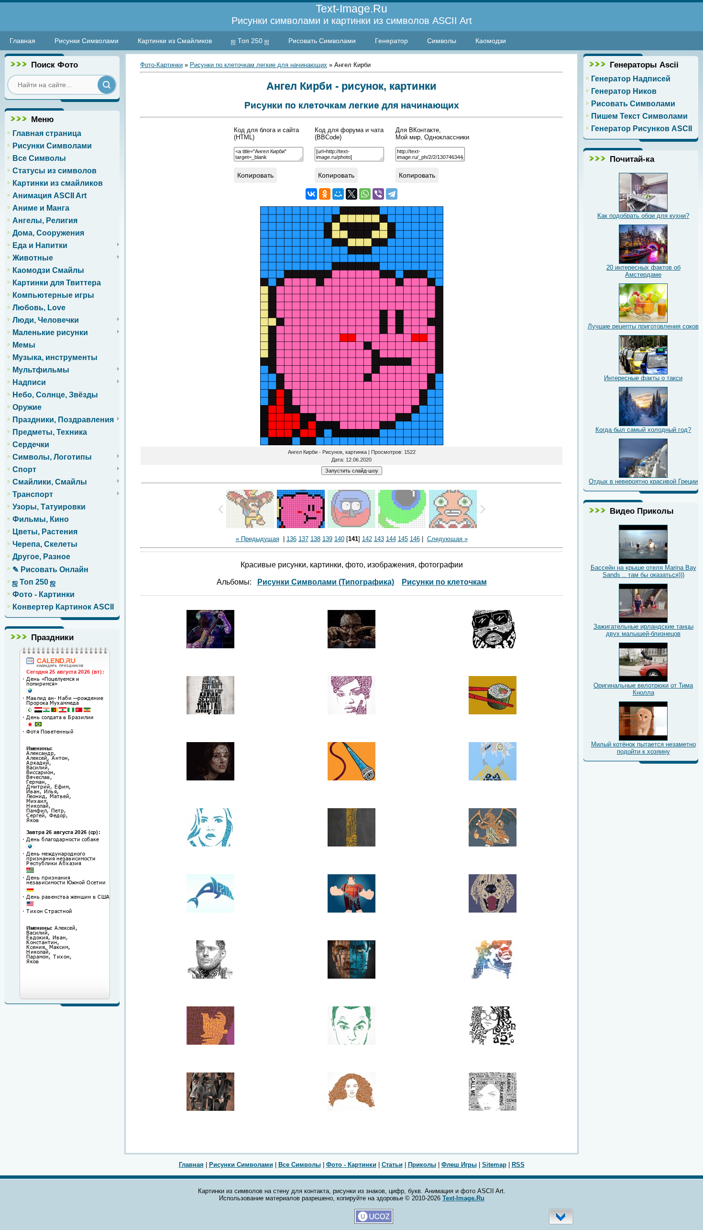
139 (327, 538)
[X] (351, 194)
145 (403, 538)
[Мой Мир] (338, 194)
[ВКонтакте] (311, 194)
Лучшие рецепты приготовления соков (643, 326)
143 (379, 538)
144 (391, 538)
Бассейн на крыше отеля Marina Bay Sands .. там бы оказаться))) (643, 571)
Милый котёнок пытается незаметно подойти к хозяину (643, 748)
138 (315, 538)
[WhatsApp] (365, 194)
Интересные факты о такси (643, 378)
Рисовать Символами (322, 41)
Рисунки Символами (87, 41)
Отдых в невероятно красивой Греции (643, 481)
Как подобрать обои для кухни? (643, 215)
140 (339, 538)
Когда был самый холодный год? (643, 429)
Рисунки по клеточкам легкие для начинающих (258, 64)
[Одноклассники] (324, 194)
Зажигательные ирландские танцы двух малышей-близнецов (643, 630)
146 (415, 538)
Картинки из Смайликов (175, 41)
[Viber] (378, 194)
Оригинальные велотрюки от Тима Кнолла (643, 689)
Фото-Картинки (161, 64)
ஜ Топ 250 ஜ (250, 41)
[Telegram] (391, 194)
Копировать (255, 175)
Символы (441, 41)
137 (303, 538)
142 (367, 538)
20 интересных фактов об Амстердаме (643, 271)
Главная (22, 41)
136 (291, 538)
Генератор (391, 41)
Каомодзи (490, 41)
